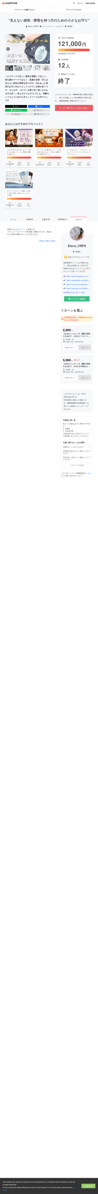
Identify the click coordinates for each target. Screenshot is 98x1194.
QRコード (40, 114)
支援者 (46, 219)
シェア (40, 106)
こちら (88, 473)
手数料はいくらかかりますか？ (73, 447)
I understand (88, 1186)
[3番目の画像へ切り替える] (27, 68)
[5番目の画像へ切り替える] (46, 68)
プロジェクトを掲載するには (24, 9)
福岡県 (69, 26)
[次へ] (47, 49)
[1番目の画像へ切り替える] (9, 68)
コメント (78, 219)
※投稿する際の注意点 (47, 241)
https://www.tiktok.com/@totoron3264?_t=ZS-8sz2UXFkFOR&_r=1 (78, 280)
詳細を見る (69, 347)
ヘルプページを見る (77, 465)
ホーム (13, 219)
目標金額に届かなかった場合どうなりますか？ (76, 452)
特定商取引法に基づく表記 (74, 292)
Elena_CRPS (33, 26)
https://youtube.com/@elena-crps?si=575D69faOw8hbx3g (78, 288)
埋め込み (17, 114)
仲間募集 (62, 219)
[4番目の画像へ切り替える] (37, 68)
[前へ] (8, 49)
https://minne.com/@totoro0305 (78, 284)
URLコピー (40, 110)
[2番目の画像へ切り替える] (18, 68)
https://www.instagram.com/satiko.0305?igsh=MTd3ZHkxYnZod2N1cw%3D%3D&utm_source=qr (78, 276)
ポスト (17, 106)
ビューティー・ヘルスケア (53, 26)
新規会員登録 (90, 3)
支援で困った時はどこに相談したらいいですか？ (76, 458)
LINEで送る (17, 110)
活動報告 (29, 219)
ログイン (80, 3)
